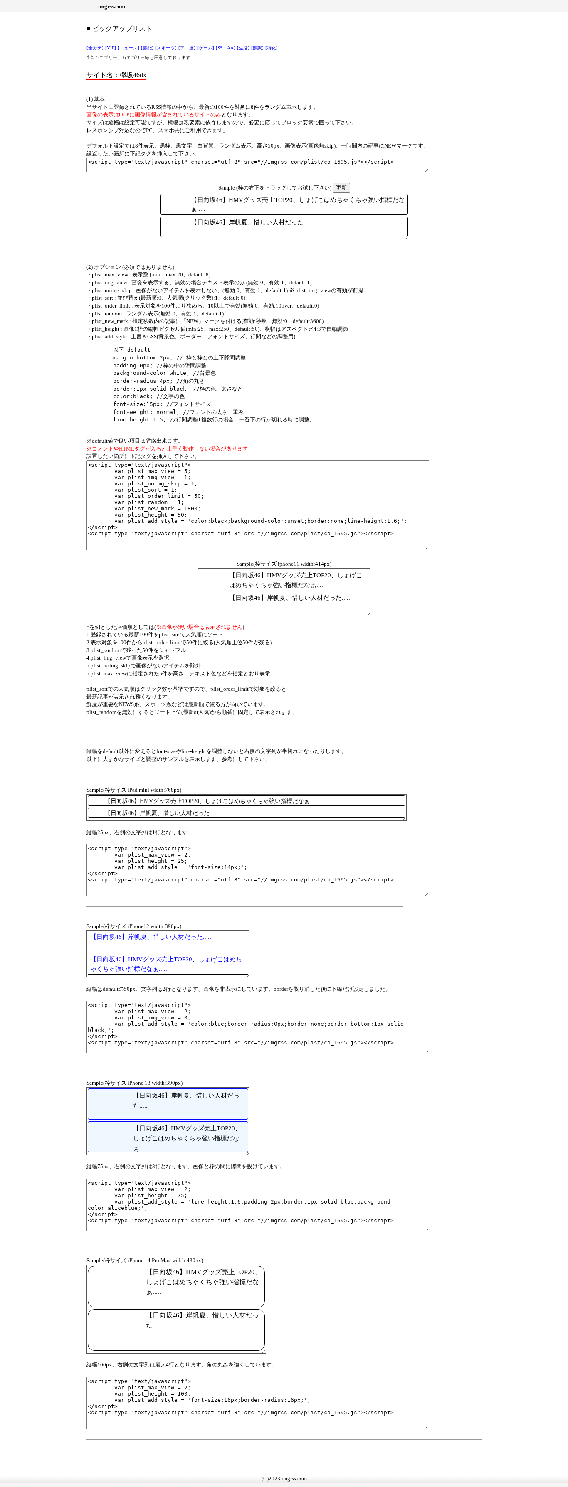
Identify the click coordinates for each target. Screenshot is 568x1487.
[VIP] (110, 48)
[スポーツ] (166, 48)
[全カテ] (95, 48)
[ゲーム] (205, 48)
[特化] (271, 48)
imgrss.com (111, 6)
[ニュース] (128, 48)
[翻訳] (257, 48)
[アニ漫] (186, 48)
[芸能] (147, 48)
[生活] (243, 48)
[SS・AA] (225, 48)
